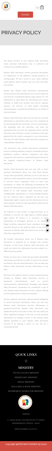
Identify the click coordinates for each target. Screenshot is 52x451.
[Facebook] (47, 221)
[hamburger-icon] (38, 8)
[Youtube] (47, 225)
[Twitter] (47, 230)
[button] (26, 361)
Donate (25, 14)
